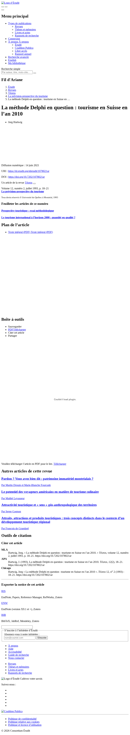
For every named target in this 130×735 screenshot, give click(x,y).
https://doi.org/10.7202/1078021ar (26, 176)
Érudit (18, 44)
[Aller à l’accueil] (10, 2)
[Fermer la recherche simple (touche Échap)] (6, 6)
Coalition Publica (24, 47)
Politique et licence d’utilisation (24, 724)
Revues (19, 26)
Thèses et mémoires (25, 29)
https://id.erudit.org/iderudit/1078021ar (28, 171)
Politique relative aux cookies (23, 721)
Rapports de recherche (27, 35)
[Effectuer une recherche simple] (2, 6)
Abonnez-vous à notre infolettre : (21, 634)
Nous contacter (16, 657)
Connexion (14, 38)
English (12, 60)
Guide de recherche (18, 654)
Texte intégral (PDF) (19, 232)
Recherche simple (10, 68)
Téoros (12, 93)
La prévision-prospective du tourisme (28, 96)
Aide (10, 648)
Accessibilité (15, 651)
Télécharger (59, 463)
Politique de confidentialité (22, 718)
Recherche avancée (18, 57)
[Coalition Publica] (12, 711)
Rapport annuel (23, 54)
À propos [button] (13, 41)
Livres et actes (22, 32)
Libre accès (21, 50)
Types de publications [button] (19, 23)
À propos (24, 41)
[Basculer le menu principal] (2, 9)
